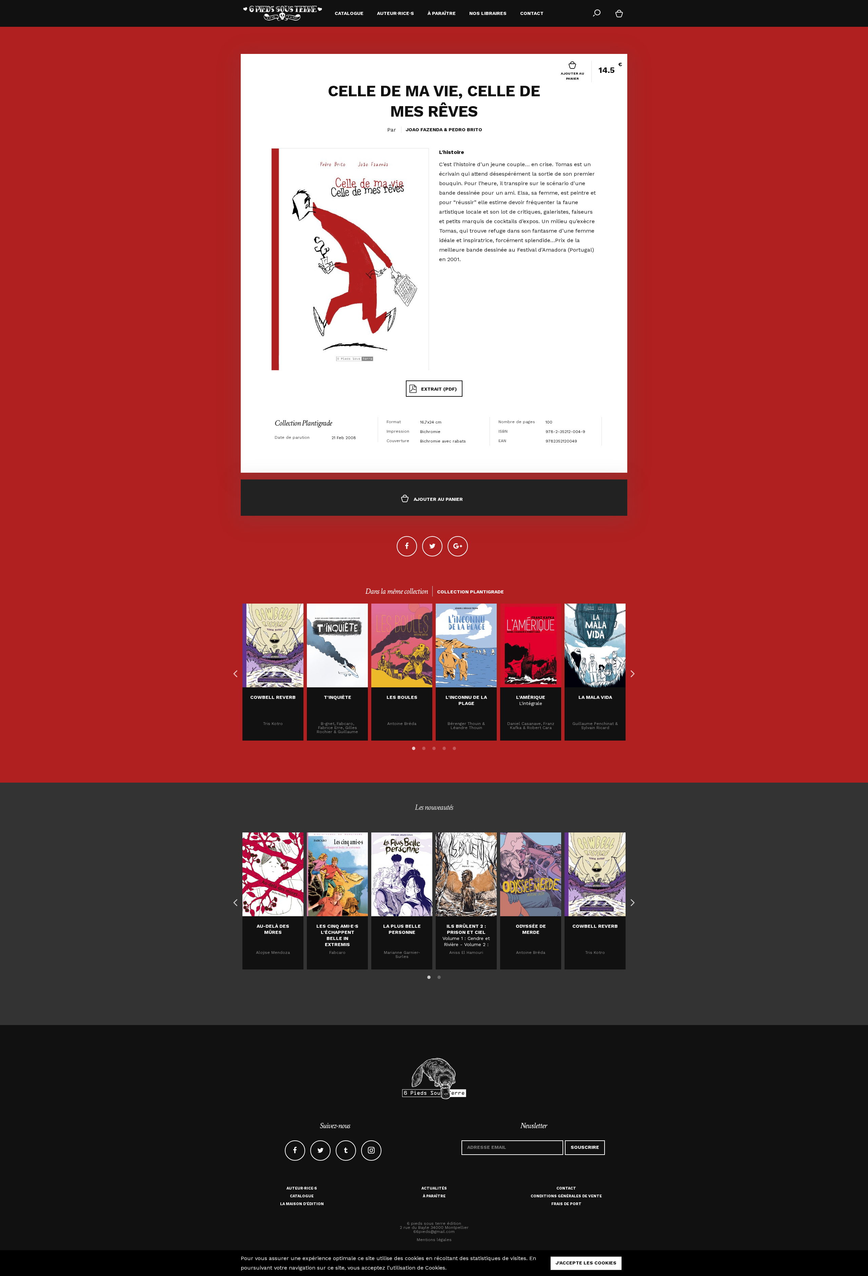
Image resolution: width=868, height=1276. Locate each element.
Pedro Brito (465, 129)
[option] (272, 672)
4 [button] (444, 747)
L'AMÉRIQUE (530, 697)
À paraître (434, 1196)
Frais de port (566, 1204)
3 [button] (434, 747)
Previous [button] (234, 672)
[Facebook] (407, 546)
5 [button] (454, 747)
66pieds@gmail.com (434, 1231)
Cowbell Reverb (273, 697)
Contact (566, 1188)
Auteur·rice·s (302, 1188)
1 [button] (413, 747)
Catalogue (302, 1196)
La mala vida (595, 697)
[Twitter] (432, 546)
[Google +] (458, 546)
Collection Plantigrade (303, 423)
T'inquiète (337, 697)
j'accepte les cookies (586, 1262)
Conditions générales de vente (566, 1196)
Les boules (402, 697)
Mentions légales (434, 1239)
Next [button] (630, 672)
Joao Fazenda (424, 129)
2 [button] (423, 747)
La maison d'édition (302, 1204)
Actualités (434, 1188)
